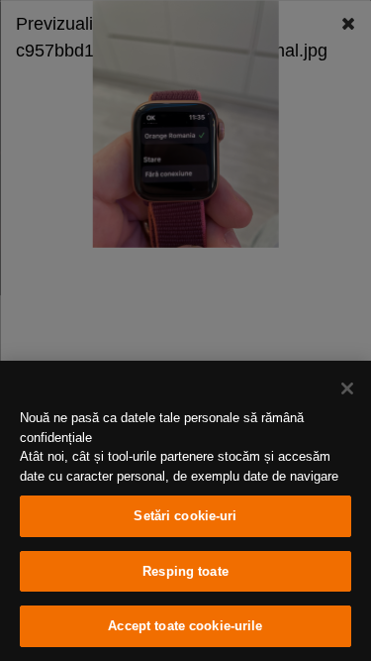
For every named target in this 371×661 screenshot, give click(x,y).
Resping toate (185, 571)
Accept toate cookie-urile (185, 625)
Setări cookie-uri (185, 515)
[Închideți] (347, 388)
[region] (185, 511)
